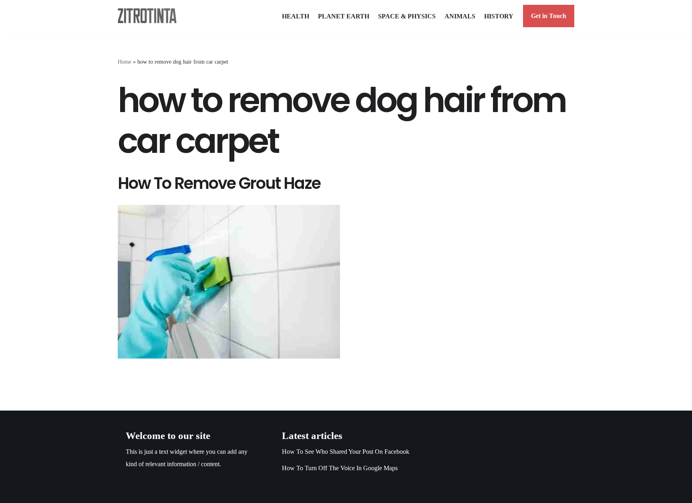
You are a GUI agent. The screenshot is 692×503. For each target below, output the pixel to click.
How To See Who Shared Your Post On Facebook (345, 451)
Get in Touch (548, 15)
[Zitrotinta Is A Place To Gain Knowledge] (149, 15)
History (498, 16)
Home (124, 62)
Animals (460, 16)
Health (295, 16)
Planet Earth (343, 16)
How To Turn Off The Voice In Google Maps (340, 468)
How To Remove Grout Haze (219, 183)
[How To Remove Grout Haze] (229, 282)
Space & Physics (407, 16)
